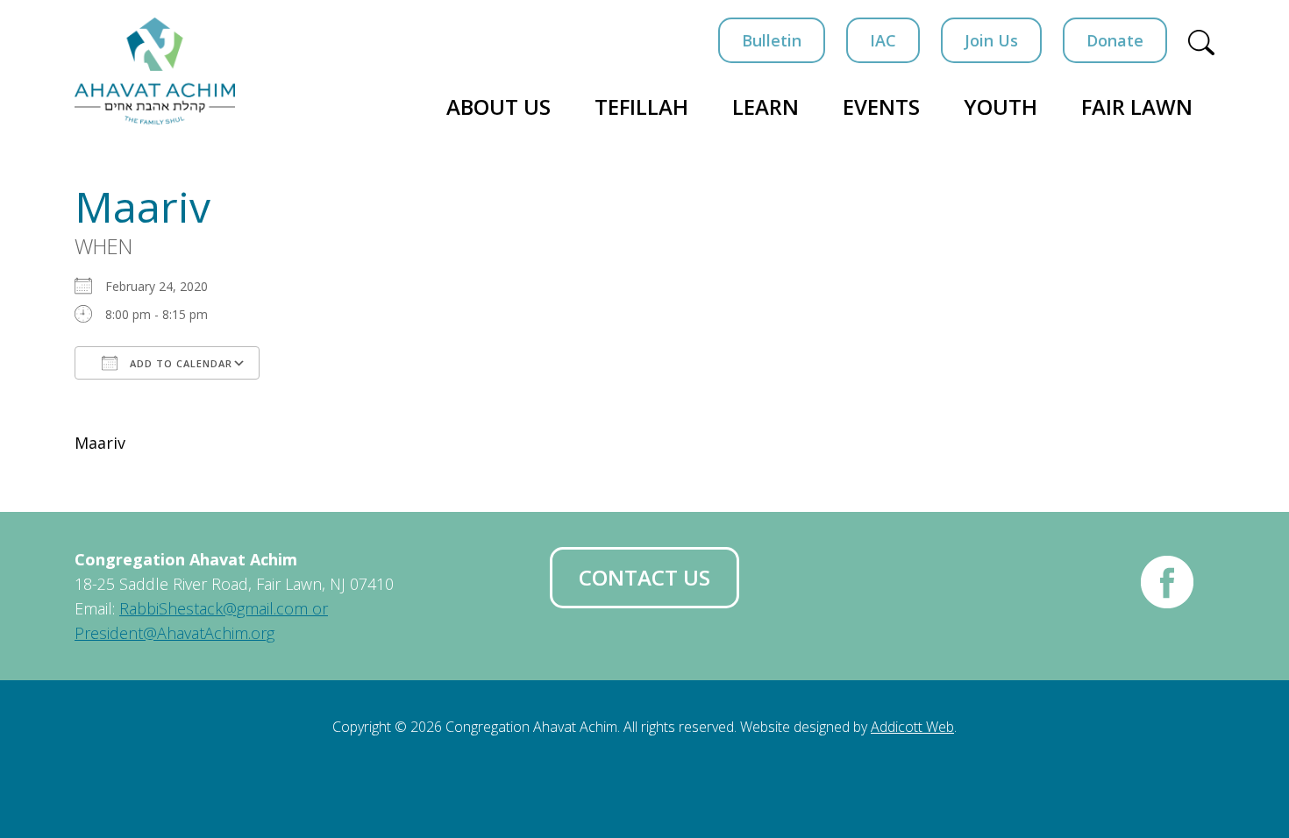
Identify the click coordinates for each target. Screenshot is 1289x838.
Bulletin (771, 40)
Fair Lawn (1137, 106)
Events (881, 106)
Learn (765, 106)
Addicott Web (912, 726)
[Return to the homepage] (155, 71)
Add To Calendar (179, 363)
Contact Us (644, 577)
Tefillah (641, 106)
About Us (498, 106)
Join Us (991, 40)
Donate (1114, 40)
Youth (1000, 106)
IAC (883, 40)
